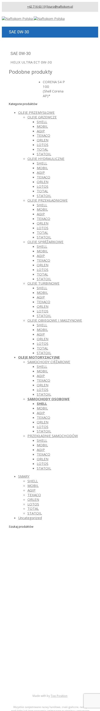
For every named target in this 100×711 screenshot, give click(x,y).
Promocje (26, 680)
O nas (22, 666)
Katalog (24, 671)
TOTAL (42, 149)
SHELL (42, 121)
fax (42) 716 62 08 (44, 621)
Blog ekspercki (29, 676)
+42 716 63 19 (36, 7)
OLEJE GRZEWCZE (42, 117)
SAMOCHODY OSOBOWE (48, 399)
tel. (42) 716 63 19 (44, 614)
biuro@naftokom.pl (60, 7)
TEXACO (43, 135)
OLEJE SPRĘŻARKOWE (45, 241)
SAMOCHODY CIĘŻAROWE (48, 361)
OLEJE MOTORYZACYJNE (39, 357)
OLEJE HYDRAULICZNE (45, 158)
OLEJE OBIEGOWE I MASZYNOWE (54, 320)
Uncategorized (30, 517)
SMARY (24, 476)
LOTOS (42, 144)
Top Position (59, 696)
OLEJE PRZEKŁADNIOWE (47, 200)
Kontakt (24, 685)
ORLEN (42, 140)
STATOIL (44, 154)
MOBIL (42, 126)
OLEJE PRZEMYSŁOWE (36, 112)
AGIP (41, 131)
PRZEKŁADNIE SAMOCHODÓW (52, 435)
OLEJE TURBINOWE (43, 283)
